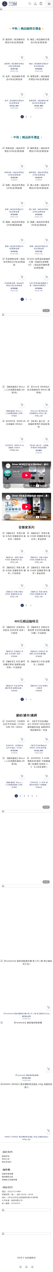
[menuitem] (22, 116)
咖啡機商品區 (7, 1177)
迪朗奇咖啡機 (7, 1174)
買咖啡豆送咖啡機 (9, 1180)
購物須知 (6, 1156)
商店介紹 (6, 1159)
